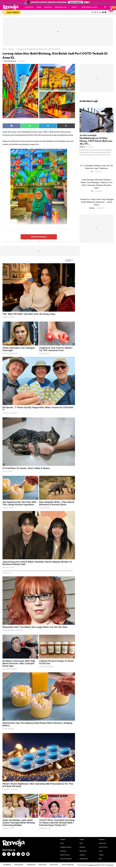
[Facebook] (92, 12)
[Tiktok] (100, 12)
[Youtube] (103, 12)
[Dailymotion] (105, 12)
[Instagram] (95, 12)
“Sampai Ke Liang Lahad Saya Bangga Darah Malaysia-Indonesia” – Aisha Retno (97, 202)
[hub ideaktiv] (111, 6)
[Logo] (10, 7)
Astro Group (110, 865)
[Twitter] (98, 12)
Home (4, 49)
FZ (92, 171)
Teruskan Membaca (39, 237)
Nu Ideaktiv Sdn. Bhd (93, 865)
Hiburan (11, 49)
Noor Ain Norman (10, 61)
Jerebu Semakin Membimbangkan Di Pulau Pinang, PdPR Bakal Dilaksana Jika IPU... (96, 139)
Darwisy (82, 147)
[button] (105, 7)
